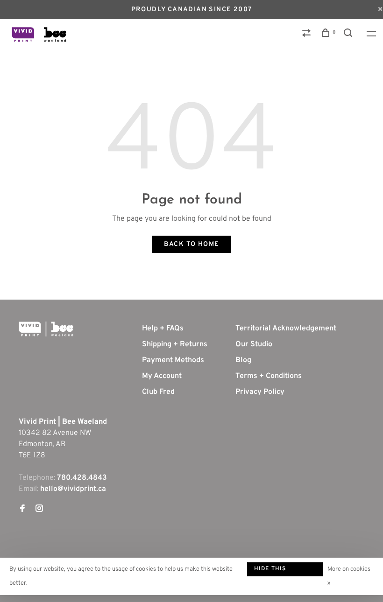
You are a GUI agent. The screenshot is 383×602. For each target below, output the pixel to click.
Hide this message (270, 570)
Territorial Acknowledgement (285, 328)
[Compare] (307, 35)
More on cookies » (348, 576)
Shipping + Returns (174, 344)
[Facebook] (22, 509)
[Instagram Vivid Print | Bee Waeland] (39, 509)
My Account (162, 376)
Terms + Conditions (268, 376)
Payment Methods (173, 360)
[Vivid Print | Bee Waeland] (46, 329)
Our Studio (253, 344)
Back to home (192, 244)
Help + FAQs (163, 328)
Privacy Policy (259, 392)
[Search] (349, 35)
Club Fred (158, 392)
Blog (243, 360)
